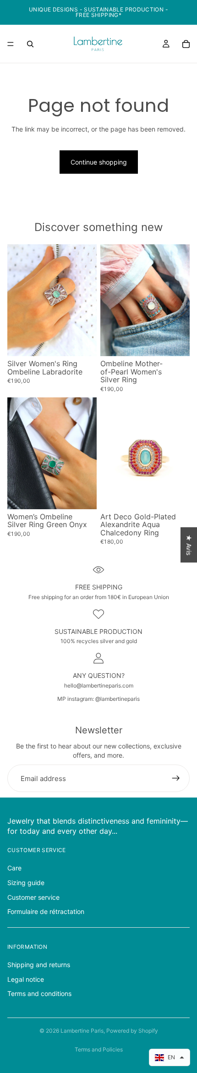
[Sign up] (176, 778)
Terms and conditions (39, 994)
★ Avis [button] (189, 544)
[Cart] (186, 44)
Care (14, 868)
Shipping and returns (38, 964)
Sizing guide (25, 882)
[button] (169, 1057)
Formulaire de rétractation (45, 911)
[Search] (30, 44)
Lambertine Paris (82, 1030)
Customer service (33, 897)
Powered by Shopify (132, 1030)
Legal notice (25, 979)
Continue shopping (99, 162)
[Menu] (10, 44)
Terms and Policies (99, 1049)
